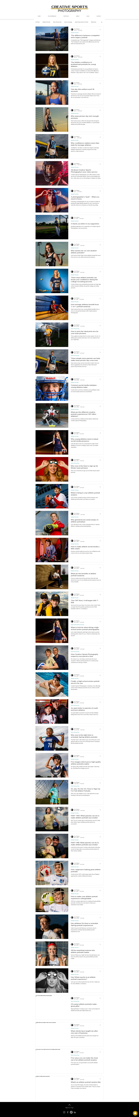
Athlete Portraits (46, 22)
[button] (52, 16)
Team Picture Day (57, 22)
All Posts (37, 22)
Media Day (93, 22)
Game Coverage (68, 22)
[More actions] (100, 29)
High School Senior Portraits (81, 22)
